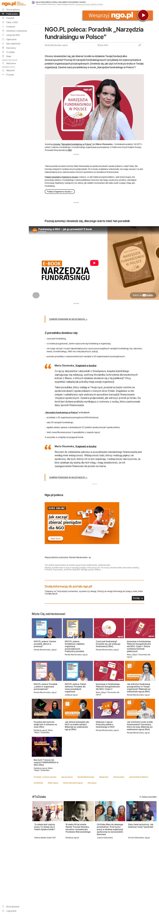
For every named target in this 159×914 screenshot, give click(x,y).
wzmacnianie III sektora (138, 777)
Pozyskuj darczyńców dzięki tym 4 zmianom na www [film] (45, 724)
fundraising (38, 783)
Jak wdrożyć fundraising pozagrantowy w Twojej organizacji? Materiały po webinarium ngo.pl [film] (139, 688)
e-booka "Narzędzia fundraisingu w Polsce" (72, 144)
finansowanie (118, 777)
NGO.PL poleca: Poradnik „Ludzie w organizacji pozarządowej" (45, 686)
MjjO (70, 150)
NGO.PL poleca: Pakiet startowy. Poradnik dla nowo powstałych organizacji (75, 688)
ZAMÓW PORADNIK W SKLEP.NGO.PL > (68, 319)
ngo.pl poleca (67, 777)
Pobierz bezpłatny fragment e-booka (61, 177)
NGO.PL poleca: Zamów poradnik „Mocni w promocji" (45, 644)
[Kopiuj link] (140, 45)
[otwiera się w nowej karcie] (94, 523)
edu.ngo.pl (92, 783)
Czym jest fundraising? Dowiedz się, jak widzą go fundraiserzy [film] (108, 644)
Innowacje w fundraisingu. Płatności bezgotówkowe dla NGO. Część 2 (108, 686)
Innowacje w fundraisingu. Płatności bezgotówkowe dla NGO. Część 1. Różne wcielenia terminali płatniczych (139, 646)
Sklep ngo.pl (53, 783)
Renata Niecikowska (86, 777)
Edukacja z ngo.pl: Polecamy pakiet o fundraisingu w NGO (105, 724)
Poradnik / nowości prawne (45, 777)
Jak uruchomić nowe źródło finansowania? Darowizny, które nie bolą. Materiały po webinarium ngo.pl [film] (140, 726)
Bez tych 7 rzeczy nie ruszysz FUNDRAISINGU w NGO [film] (46, 762)
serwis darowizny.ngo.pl (73, 783)
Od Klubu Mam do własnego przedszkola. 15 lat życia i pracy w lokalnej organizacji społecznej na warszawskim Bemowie (110, 829)
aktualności (103, 777)
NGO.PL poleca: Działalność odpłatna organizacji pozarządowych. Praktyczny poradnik (74, 646)
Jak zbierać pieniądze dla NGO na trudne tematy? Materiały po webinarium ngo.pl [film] (77, 726)
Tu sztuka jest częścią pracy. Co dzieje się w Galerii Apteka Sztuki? (44, 827)
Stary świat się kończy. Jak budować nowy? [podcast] (140, 825)
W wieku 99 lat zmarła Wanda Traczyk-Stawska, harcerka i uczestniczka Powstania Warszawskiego (78, 828)
